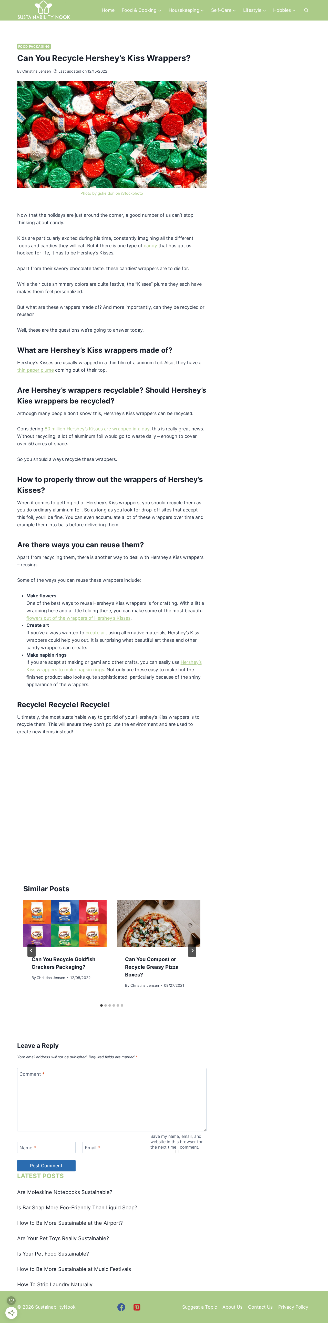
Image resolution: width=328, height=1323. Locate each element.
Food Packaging (34, 46)
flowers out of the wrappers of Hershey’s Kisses (78, 618)
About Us (232, 1307)
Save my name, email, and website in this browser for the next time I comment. (176, 1142)
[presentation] (65, 923)
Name (27, 1147)
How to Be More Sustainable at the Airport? (70, 1223)
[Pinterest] (137, 1307)
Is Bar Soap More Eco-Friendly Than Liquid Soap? (77, 1207)
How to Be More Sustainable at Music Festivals (74, 1269)
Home (108, 10)
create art (96, 632)
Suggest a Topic (199, 1307)
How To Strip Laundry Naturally (55, 1284)
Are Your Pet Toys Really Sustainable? (63, 1238)
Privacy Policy (293, 1307)
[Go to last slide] (31, 950)
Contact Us (260, 1307)
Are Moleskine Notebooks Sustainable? (64, 1192)
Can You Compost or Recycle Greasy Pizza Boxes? (152, 967)
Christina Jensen (36, 71)
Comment (32, 1074)
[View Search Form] (306, 10)
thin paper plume (35, 370)
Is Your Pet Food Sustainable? (53, 1254)
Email (92, 1147)
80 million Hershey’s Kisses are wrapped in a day (97, 428)
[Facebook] (121, 1307)
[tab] (101, 1005)
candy (150, 245)
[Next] (192, 950)
